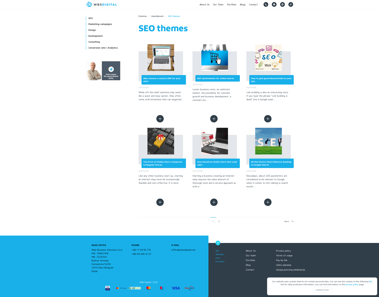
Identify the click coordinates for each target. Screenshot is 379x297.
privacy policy (352, 284)
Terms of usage (284, 255)
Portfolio (250, 260)
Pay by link (281, 260)
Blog (248, 265)
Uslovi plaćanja (283, 265)
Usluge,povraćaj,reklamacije (290, 269)
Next (286, 221)
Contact (250, 269)
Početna (143, 16)
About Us (251, 250)
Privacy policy (283, 250)
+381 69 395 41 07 (141, 254)
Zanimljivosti (157, 16)
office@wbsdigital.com (183, 249)
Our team (251, 255)
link (370, 281)
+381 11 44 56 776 (141, 249)
